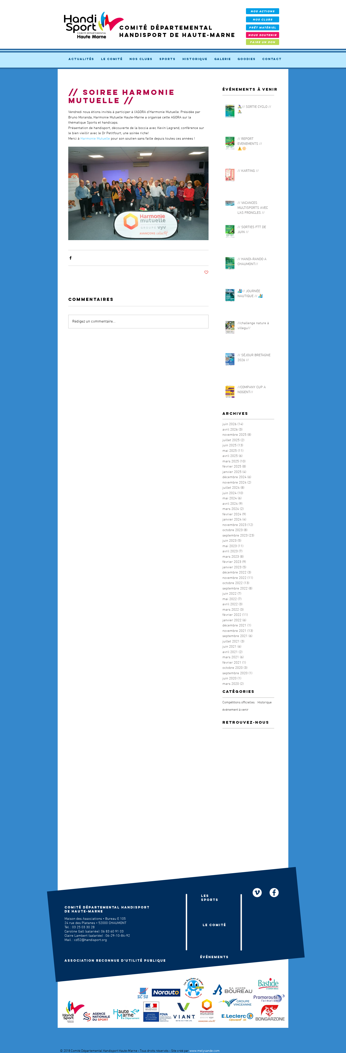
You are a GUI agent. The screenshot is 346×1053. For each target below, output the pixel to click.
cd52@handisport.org (90, 940)
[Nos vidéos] (257, 892)
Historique (264, 703)
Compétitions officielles (238, 703)
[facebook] (274, 892)
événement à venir (235, 710)
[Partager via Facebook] (70, 258)
